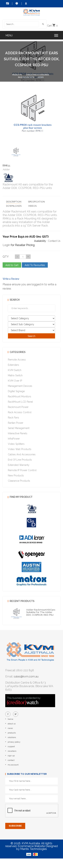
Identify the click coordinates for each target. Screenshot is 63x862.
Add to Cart (11, 265)
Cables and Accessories (37, 75)
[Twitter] (15, 714)
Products (17, 75)
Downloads (14, 206)
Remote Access (17, 359)
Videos (32, 206)
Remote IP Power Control (22, 470)
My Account (26, 3)
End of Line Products (20, 459)
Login (6, 245)
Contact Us (7, 3)
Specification (36, 201)
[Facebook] (7, 714)
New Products (16, 475)
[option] (16, 152)
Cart (52, 25)
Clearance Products (19, 480)
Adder (40, 77)
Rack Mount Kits (26, 77)
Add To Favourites (35, 265)
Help (16, 3)
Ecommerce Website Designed (38, 846)
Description (13, 201)
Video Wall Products (19, 449)
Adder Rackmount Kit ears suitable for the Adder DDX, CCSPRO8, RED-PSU (40, 612)
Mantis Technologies (33, 849)
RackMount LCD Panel (20, 401)
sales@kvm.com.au (26, 676)
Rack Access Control (19, 412)
